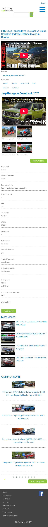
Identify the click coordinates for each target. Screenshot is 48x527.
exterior (14, 83)
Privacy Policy (7, 512)
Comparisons (7, 495)
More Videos (38, 160)
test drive (15, 88)
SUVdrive (8, 9)
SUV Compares (37, 481)
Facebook (41, 493)
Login (43, 3)
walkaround (25, 83)
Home (5, 492)
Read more (10, 311)
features (6, 88)
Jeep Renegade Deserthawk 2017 (14, 75)
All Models (6, 499)
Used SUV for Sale (9, 505)
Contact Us (6, 509)
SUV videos (6, 502)
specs (34, 83)
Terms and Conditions (10, 515)
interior (5, 83)
